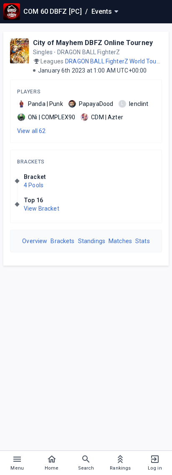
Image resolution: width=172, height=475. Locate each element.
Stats (142, 241)
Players (28, 92)
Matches (120, 241)
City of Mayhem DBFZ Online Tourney (93, 43)
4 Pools (33, 185)
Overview (34, 241)
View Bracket (41, 208)
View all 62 (31, 131)
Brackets (31, 162)
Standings (91, 241)
